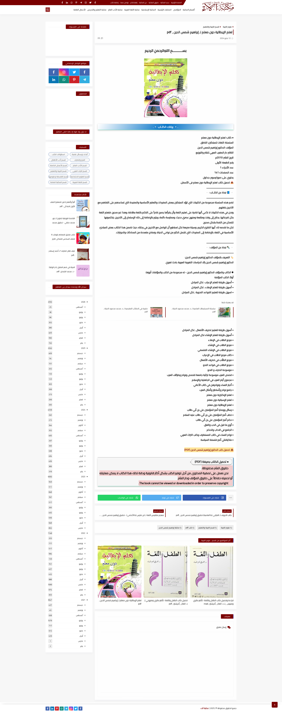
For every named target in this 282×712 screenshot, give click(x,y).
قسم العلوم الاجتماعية (79, 176)
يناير (81, 343)
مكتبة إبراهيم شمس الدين (169, 527)
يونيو (81, 317)
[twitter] (90, 3)
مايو (81, 322)
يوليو (81, 312)
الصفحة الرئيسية (176, 2)
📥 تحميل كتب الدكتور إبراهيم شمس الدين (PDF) (209, 449)
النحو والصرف (79, 160)
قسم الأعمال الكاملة (58, 165)
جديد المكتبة (165, 2)
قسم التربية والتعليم (211, 26)
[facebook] (95, 3)
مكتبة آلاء (205, 708)
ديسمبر (80, 353)
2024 (83, 409)
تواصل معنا (124, 2)
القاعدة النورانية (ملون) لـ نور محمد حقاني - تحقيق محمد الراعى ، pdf (63, 223)
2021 (83, 600)
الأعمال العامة (79, 10)
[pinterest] (76, 3)
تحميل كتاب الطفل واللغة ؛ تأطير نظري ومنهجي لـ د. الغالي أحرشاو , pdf (165, 602)
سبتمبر (80, 363)
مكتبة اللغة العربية (132, 10)
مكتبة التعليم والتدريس (96, 10)
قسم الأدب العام (80, 165)
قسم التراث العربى (79, 171)
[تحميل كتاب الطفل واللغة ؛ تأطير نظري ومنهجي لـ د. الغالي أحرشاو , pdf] (165, 572)
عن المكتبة (143, 2)
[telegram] (81, 3)
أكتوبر (81, 425)
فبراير (81, 338)
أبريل (81, 327)
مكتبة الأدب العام (115, 10)
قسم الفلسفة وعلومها (58, 176)
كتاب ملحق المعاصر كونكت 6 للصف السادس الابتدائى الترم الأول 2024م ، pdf (63, 239)
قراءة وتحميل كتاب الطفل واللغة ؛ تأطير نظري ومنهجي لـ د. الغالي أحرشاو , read (213, 602)
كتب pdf (189, 527)
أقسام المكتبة (189, 10)
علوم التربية (227, 26)
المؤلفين (177, 10)
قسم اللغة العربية (80, 182)
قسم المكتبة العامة (58, 182)
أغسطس (79, 307)
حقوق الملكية (154, 2)
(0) (99, 38)
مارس (80, 332)
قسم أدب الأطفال (58, 160)
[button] (204, 498)
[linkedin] (67, 3)
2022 (83, 533)
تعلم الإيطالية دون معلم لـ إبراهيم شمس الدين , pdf (120, 602)
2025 (83, 348)
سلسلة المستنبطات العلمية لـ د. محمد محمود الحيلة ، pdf (193, 310)
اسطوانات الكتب (58, 154)
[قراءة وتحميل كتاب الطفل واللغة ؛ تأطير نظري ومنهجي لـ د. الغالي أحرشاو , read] (212, 572)
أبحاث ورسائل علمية (80, 154)
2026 (83, 302)
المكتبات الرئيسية (164, 10)
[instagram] (86, 3)
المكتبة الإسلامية (148, 10)
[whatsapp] (72, 3)
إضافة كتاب (114, 2)
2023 (83, 476)
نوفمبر (80, 358)
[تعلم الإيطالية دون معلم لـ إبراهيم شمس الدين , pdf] (119, 572)
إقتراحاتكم (133, 2)
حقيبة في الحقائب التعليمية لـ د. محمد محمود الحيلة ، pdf (126, 310)
